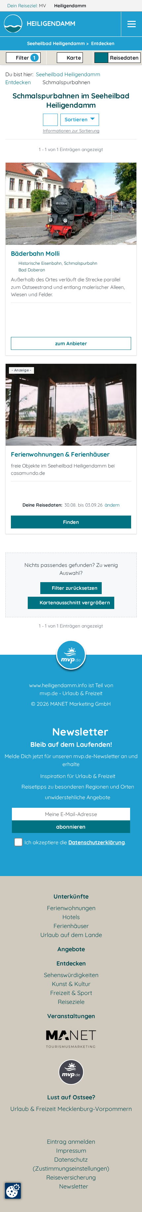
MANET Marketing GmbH (80, 703)
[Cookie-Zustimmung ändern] (13, 1191)
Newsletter (73, 1186)
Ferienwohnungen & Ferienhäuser (60, 454)
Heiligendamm (71, 6)
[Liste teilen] (50, 120)
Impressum (71, 1150)
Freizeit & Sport (71, 993)
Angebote (71, 949)
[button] (52, 24)
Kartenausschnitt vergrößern (74, 602)
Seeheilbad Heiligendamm (68, 74)
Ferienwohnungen (71, 908)
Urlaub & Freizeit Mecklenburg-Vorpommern (71, 1109)
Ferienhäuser (71, 926)
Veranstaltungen (71, 1016)
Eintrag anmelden (71, 1141)
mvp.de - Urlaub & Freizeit (71, 693)
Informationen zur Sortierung (71, 130)
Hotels (71, 917)
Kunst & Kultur (71, 984)
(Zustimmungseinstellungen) (71, 1168)
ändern (112, 505)
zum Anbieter (71, 343)
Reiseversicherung (71, 1177)
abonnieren (71, 826)
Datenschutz (71, 1159)
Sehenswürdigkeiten (71, 975)
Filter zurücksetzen (74, 588)
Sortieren (77, 119)
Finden (71, 522)
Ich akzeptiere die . (74, 842)
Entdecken (18, 82)
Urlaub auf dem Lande (71, 935)
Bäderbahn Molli (35, 253)
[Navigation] (131, 24)
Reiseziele (71, 1002)
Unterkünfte (71, 896)
